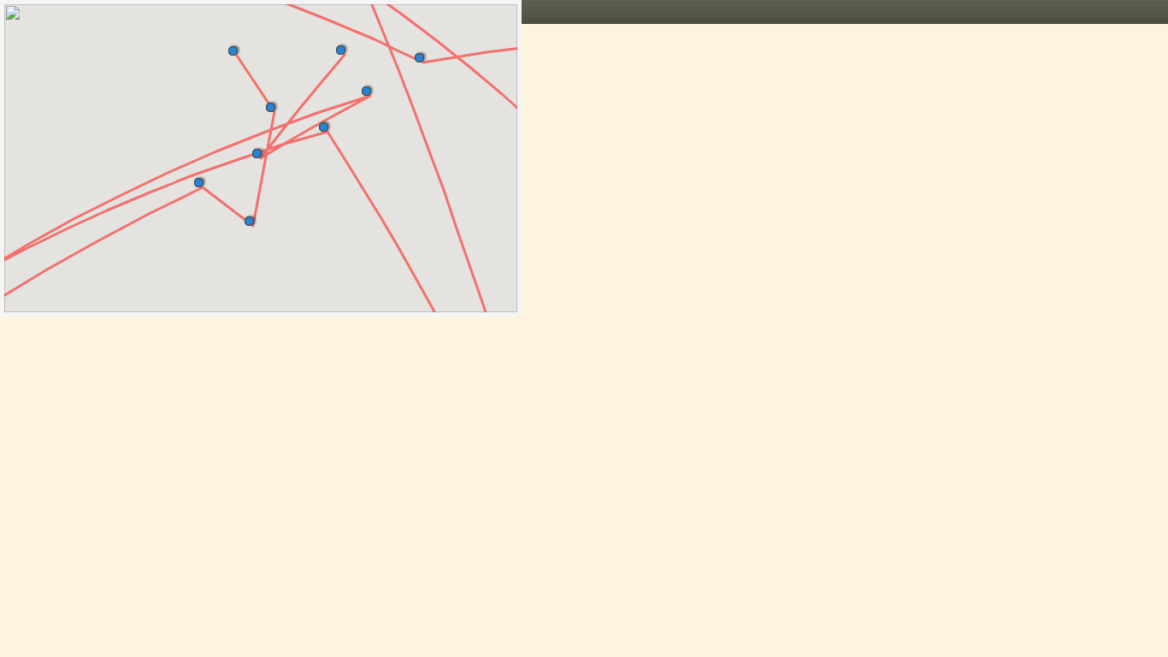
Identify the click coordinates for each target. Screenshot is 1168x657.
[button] (236, 47)
